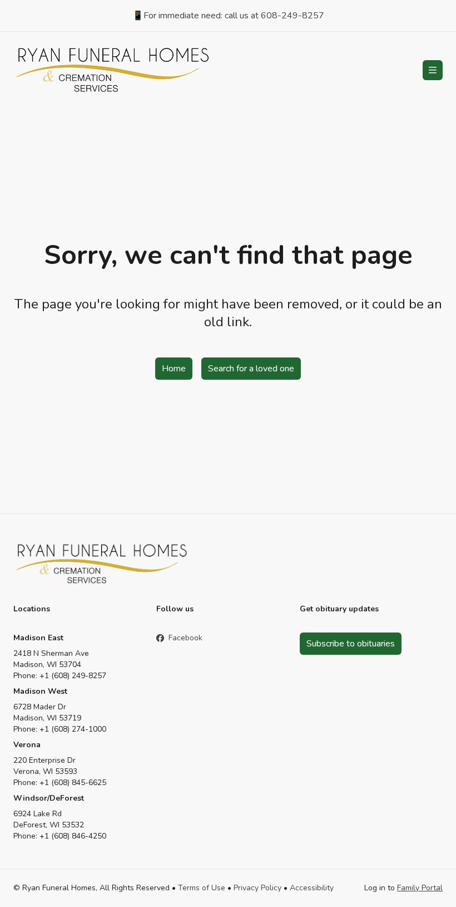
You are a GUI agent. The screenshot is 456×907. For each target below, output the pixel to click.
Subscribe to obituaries (350, 644)
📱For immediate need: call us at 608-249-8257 (228, 15)
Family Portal (420, 888)
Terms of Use (201, 888)
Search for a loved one (251, 368)
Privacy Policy (257, 888)
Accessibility (312, 888)
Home (174, 368)
